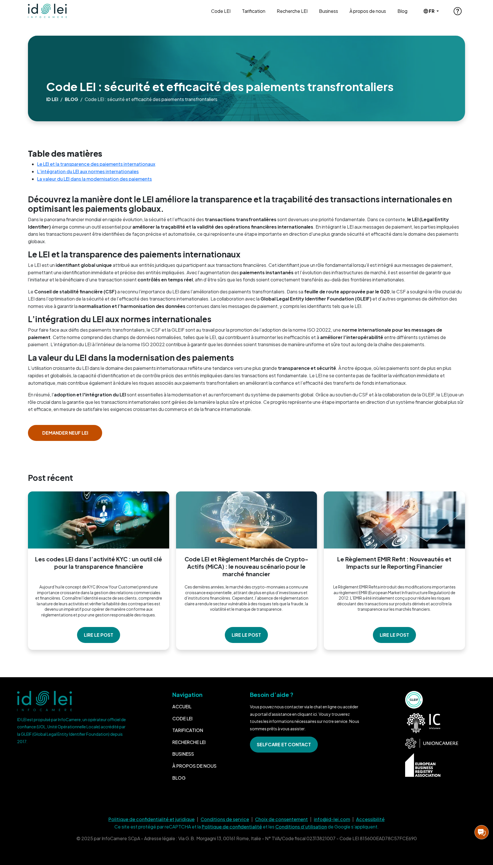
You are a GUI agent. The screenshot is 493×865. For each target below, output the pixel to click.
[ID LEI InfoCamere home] (49, 10)
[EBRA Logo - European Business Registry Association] (423, 765)
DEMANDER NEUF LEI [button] (65, 433)
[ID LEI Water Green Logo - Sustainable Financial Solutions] (72, 701)
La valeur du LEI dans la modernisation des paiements (94, 179)
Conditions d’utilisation (301, 827)
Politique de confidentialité (232, 827)
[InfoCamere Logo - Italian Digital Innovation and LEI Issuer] (423, 723)
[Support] (457, 11)
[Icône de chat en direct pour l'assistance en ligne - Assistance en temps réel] (481, 832)
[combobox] (431, 11)
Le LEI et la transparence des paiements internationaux (96, 164)
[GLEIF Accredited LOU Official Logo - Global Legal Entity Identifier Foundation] (414, 700)
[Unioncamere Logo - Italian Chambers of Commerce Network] (431, 743)
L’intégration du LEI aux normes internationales (88, 171)
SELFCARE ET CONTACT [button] (284, 744)
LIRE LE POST (98, 635)
